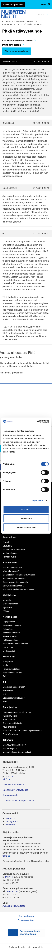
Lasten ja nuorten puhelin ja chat (17, 712)
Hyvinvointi (7, 607)
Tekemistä (8, 739)
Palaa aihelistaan (11, 44)
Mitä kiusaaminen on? (12, 567)
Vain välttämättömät (26, 527)
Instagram (11, 821)
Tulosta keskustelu (16, 51)
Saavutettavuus (26, 916)
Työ (4, 676)
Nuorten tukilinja (10, 715)
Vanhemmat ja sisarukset (14, 549)
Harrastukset (8, 690)
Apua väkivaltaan (10, 734)
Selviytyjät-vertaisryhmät (13, 585)
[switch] (45, 472)
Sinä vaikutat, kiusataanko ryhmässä (19, 574)
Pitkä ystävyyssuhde (32, 24)
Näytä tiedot (37, 500)
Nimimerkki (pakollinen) (11, 372)
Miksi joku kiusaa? (11, 571)
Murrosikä (7, 600)
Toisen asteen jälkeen (12, 672)
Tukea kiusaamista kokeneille (15, 582)
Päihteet (6, 611)
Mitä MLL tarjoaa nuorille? (14, 744)
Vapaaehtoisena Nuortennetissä (17, 752)
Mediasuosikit (9, 650)
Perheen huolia (9, 556)
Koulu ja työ (9, 656)
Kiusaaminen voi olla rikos (14, 578)
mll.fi (4, 779)
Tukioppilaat (8, 661)
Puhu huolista (9, 719)
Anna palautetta (10, 795)
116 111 (9, 876)
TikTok (9, 818)
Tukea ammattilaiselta (12, 723)
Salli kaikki (26, 509)
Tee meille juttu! (10, 748)
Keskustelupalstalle (13, 4)
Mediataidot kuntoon (12, 625)
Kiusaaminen (10, 562)
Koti (4, 694)
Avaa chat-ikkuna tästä (13, 905)
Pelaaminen (8, 629)
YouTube (10, 824)
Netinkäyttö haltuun (11, 632)
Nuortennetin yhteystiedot (15, 789)
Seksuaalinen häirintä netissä (15, 643)
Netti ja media (10, 616)
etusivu (6, 21)
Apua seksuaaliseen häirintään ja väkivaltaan (22, 730)
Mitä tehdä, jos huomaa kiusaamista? (19, 589)
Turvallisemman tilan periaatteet (18, 800)
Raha (5, 701)
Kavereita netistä (10, 636)
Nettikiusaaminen (10, 639)
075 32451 (10, 776)
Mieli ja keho (9, 595)
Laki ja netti (8, 647)
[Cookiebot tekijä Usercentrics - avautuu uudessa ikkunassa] (37, 421)
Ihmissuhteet (9, 24)
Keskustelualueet (24, 21)
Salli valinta (26, 518)
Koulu (5, 665)
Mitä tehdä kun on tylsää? (14, 686)
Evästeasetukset (26, 920)
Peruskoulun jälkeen (12, 668)
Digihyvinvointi (9, 621)
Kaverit (6, 542)
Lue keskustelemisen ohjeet (17, 40)
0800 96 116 (12, 891)
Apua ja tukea (10, 707)
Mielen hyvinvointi (10, 603)
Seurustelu (7, 545)
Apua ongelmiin (9, 726)
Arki (5, 682)
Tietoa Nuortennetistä (13, 784)
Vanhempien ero (10, 553)
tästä (4, 855)
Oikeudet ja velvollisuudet (14, 697)
